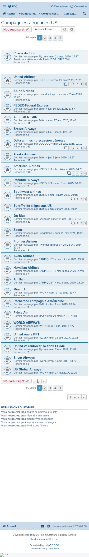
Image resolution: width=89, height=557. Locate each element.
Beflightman (45, 233)
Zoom (18, 230)
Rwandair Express (49, 94)
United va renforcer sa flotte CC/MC (39, 346)
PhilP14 (43, 304)
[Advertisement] (44, 474)
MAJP (42, 315)
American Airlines (27, 166)
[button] (60, 38)
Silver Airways (24, 358)
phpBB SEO (52, 545)
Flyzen (43, 56)
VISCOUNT (45, 169)
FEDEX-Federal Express (31, 105)
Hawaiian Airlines (26, 267)
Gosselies (44, 219)
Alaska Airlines (25, 154)
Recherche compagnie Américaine (39, 301)
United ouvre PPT (26, 334)
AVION (43, 292)
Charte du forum (25, 53)
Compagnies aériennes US (29, 22)
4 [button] (55, 37)
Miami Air (21, 289)
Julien (42, 108)
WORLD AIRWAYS (27, 322)
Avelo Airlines (24, 256)
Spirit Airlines (24, 91)
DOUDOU (45, 80)
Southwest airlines (27, 191)
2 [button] (45, 37)
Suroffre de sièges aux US (33, 206)
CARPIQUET (46, 259)
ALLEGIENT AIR (25, 117)
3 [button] (50, 37)
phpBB (33, 534)
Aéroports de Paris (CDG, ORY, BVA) (48, 59)
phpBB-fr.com (50, 539)
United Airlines (24, 77)
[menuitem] (12, 6)
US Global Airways (27, 369)
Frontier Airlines (25, 241)
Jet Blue (19, 216)
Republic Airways (26, 180)
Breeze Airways (25, 129)
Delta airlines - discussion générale (39, 140)
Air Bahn (20, 279)
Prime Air (21, 312)
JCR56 (43, 194)
